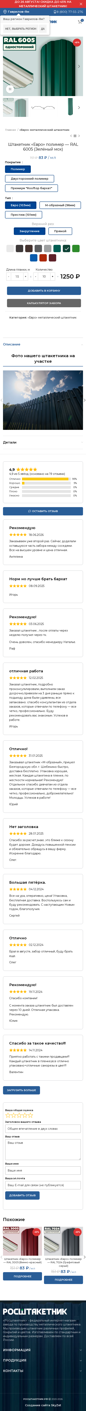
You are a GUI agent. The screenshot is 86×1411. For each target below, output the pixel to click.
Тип (8, 198)
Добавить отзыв (22, 1195)
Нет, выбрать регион (20, 29)
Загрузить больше (21, 1090)
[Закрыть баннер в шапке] (81, 4)
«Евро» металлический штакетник (44, 129)
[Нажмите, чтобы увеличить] (10, 89)
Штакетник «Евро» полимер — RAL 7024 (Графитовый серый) (63, 1262)
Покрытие (13, 162)
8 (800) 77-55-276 (69, 12)
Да (43, 29)
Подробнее (22, 1276)
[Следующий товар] (79, 136)
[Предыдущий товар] (71, 136)
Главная (10, 129)
